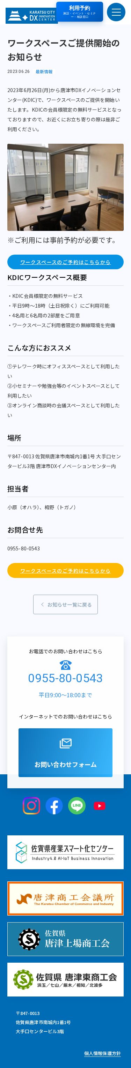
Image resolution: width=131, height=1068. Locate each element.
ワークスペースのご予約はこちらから (65, 261)
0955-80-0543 (65, 678)
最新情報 (44, 71)
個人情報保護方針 (102, 1053)
